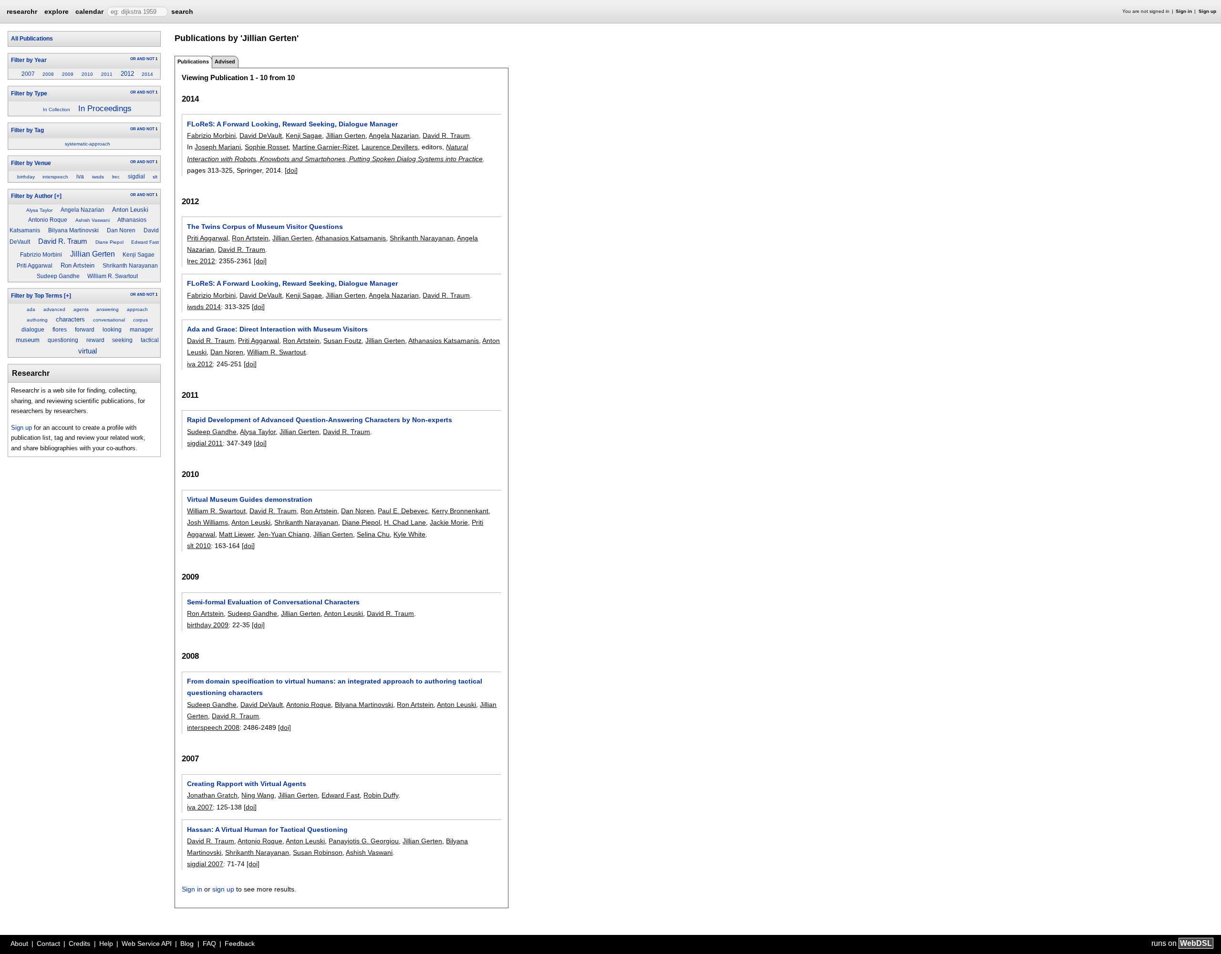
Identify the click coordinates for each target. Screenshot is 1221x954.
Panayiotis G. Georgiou (364, 841)
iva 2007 (200, 807)
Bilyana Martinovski (73, 230)
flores (59, 329)
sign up (223, 889)
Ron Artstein (77, 265)
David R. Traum (62, 241)
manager (141, 329)
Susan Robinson (317, 852)
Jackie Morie (449, 522)
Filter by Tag (27, 130)
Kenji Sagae (139, 255)
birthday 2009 (207, 625)
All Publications (32, 38)
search (182, 11)
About (19, 943)
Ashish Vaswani (92, 220)
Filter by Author (32, 196)
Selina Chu (373, 534)
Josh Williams (207, 522)
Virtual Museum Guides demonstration (249, 499)
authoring (37, 319)
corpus (140, 319)
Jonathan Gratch (212, 795)
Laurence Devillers (390, 147)
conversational (109, 319)
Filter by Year (29, 60)
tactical (150, 340)
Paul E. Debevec (403, 511)
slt (155, 176)
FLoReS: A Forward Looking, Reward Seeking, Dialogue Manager (292, 124)
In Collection (56, 109)
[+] (58, 196)
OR (133, 59)
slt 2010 (199, 546)
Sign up (1207, 11)
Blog (187, 943)
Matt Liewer (236, 534)
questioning (63, 340)
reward (95, 340)
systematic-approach (87, 143)
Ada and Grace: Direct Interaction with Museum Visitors (277, 329)
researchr (22, 11)
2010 (87, 74)
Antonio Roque (47, 220)
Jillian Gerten (92, 254)
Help (106, 943)
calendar (89, 11)
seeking (122, 340)
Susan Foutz (342, 340)
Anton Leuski (130, 209)
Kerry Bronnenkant (460, 511)
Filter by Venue (31, 163)
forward (84, 329)
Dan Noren (121, 230)
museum (28, 339)
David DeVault (260, 135)
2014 (147, 74)
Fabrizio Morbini (41, 255)
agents (81, 309)
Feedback (240, 943)
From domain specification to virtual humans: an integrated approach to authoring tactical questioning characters (334, 686)
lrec (116, 176)
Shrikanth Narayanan (130, 266)
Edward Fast (145, 242)
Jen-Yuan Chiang (284, 534)
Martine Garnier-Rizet (325, 147)
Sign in (1184, 11)
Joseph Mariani (218, 147)
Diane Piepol (109, 242)
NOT (150, 59)
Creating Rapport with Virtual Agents (246, 784)
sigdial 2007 (205, 864)
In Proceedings (105, 108)
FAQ (209, 943)
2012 (127, 73)
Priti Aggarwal (34, 266)
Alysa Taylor (39, 210)
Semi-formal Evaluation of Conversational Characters (273, 602)
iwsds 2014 (204, 307)
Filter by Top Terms (36, 296)
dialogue (32, 329)
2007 (28, 74)
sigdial (136, 176)
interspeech (55, 176)
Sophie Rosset (267, 147)
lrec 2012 (201, 261)
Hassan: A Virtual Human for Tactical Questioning (267, 829)
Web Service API (147, 943)
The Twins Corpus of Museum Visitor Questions (265, 226)
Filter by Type (29, 93)
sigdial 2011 (205, 443)
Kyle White (409, 534)
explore (56, 11)
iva (80, 176)
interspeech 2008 (213, 727)
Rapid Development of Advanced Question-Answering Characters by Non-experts (319, 420)
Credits (79, 943)
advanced (54, 309)
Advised (225, 61)
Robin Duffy (380, 795)
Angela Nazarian (82, 210)
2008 (48, 74)
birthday (26, 176)
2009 (67, 74)
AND (141, 59)
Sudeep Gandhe (58, 276)
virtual (87, 351)
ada (31, 309)
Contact (48, 943)
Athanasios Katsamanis (350, 238)
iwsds (98, 176)
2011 (107, 74)
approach (137, 309)
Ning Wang (257, 795)
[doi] (291, 170)
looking (112, 329)
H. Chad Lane (405, 522)
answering (107, 309)
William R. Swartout (112, 276)
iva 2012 (200, 364)
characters (70, 319)
